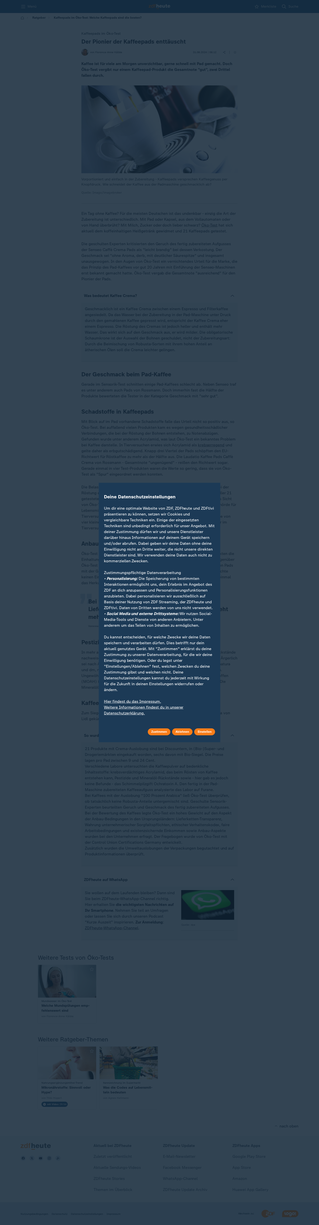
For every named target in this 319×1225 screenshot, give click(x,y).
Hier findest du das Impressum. (132, 701)
